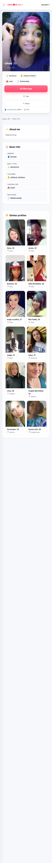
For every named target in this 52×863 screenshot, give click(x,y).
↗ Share (26, 103)
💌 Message (26, 88)
